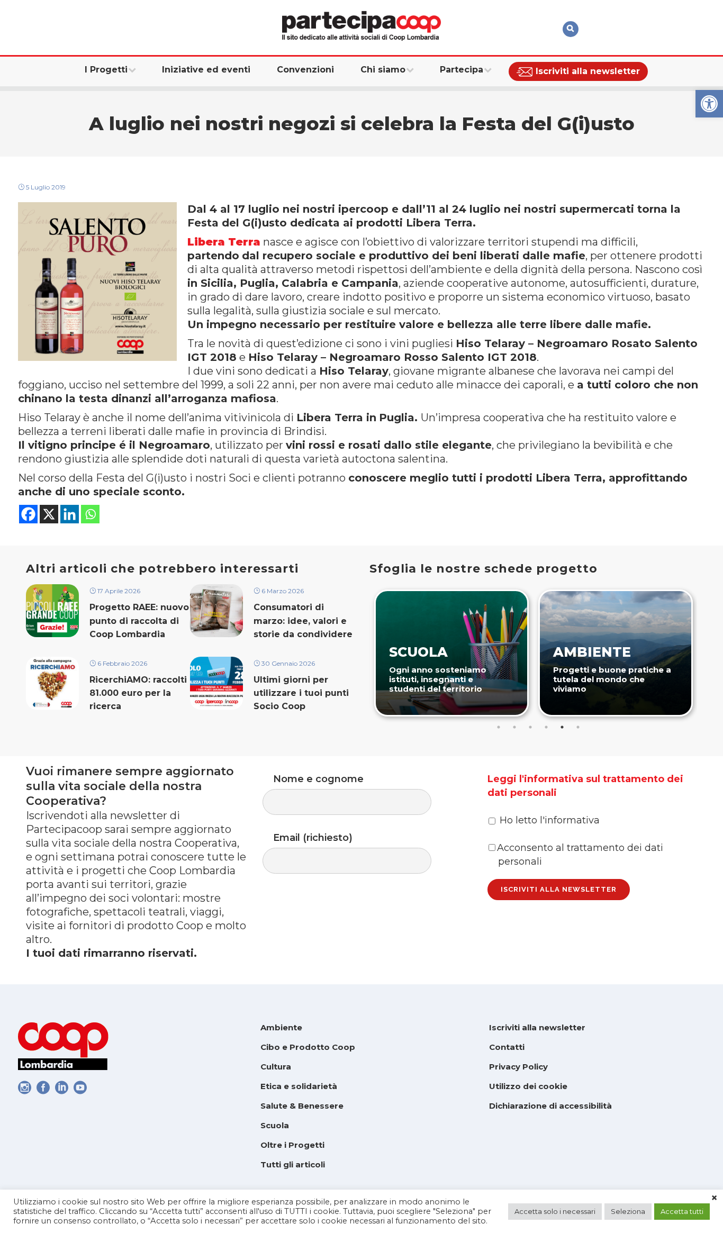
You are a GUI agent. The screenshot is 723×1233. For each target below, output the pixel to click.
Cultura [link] (275, 1067)
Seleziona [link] (628, 1211)
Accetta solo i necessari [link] (554, 1211)
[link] (709, 103)
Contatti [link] (507, 1047)
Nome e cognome (318, 779)
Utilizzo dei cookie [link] (528, 1086)
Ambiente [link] (281, 1027)
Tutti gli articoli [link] (292, 1164)
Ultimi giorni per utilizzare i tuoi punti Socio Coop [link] (301, 693)
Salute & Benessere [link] (302, 1106)
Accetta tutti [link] (682, 1211)
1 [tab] (498, 727)
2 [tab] (514, 727)
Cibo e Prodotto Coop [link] (307, 1047)
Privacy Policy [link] (518, 1067)
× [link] (714, 1198)
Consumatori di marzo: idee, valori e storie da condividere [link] (303, 620)
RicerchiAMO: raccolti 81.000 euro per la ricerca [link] (138, 693)
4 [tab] (546, 727)
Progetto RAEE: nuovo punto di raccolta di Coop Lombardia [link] (139, 620)
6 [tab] (578, 727)
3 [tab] (530, 727)
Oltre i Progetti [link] (292, 1145)
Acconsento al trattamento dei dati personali (580, 854)
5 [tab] (562, 727)
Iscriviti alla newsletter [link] (537, 1027)
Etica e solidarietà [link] (298, 1086)
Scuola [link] (274, 1125)
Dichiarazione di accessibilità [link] (550, 1106)
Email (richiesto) (313, 838)
